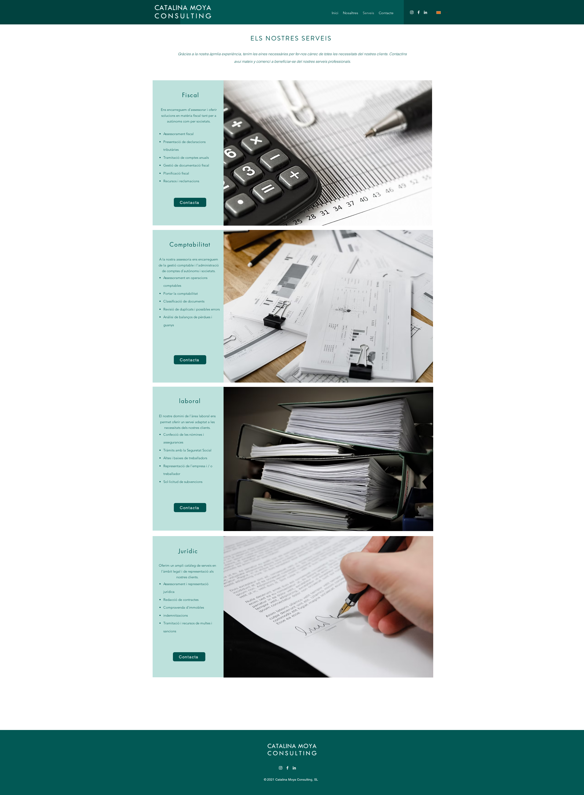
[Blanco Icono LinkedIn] (425, 12)
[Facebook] (418, 12)
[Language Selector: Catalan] (442, 12)
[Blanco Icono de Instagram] (411, 12)
